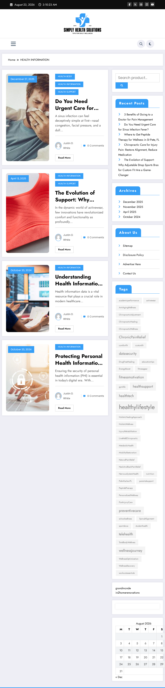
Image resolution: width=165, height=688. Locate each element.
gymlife (122, 386)
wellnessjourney (130, 550)
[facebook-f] (129, 4)
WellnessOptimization (128, 558)
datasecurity (128, 353)
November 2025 (133, 207)
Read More (64, 158)
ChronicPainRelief (132, 337)
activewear (151, 300)
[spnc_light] (150, 44)
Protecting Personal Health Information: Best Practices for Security (78, 359)
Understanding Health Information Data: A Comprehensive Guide (78, 280)
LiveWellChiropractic (128, 438)
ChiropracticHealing (128, 321)
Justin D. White (68, 145)
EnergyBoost (124, 368)
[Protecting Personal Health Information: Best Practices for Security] (27, 377)
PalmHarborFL (125, 481)
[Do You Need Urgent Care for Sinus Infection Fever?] (27, 117)
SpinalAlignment (146, 518)
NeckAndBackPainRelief (129, 466)
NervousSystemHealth (129, 473)
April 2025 (129, 212)
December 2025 (133, 202)
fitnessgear (142, 368)
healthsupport (143, 386)
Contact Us (129, 273)
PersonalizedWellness (128, 495)
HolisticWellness (126, 424)
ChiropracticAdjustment (130, 314)
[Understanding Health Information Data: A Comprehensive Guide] (27, 298)
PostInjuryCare (125, 502)
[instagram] (147, 4)
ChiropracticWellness (128, 328)
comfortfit (123, 345)
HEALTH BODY (65, 76)
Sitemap (128, 246)
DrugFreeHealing (126, 361)
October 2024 (131, 217)
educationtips (148, 361)
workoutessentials (127, 573)
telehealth (126, 534)
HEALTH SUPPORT (67, 91)
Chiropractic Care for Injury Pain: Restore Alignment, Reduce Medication (137, 150)
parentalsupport (146, 481)
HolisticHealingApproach (130, 417)
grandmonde (123, 588)
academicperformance (129, 300)
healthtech (126, 395)
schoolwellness (125, 518)
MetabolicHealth (126, 445)
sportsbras (123, 525)
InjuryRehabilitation (128, 431)
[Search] (141, 44)
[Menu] (13, 44)
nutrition (150, 473)
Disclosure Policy (133, 255)
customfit (139, 345)
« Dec (119, 677)
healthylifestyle (137, 407)
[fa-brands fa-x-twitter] (135, 4)
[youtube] (152, 4)
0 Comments (95, 145)
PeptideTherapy (126, 488)
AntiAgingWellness (127, 307)
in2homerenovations (128, 593)
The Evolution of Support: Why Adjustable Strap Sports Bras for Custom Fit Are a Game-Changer (75, 196)
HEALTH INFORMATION (69, 84)
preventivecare (130, 510)
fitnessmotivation (131, 377)
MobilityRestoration (128, 452)
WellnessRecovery (127, 565)
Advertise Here (132, 264)
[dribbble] (141, 4)
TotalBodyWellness (127, 542)
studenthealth (142, 525)
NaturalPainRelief (126, 459)
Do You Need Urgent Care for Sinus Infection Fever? (74, 104)
